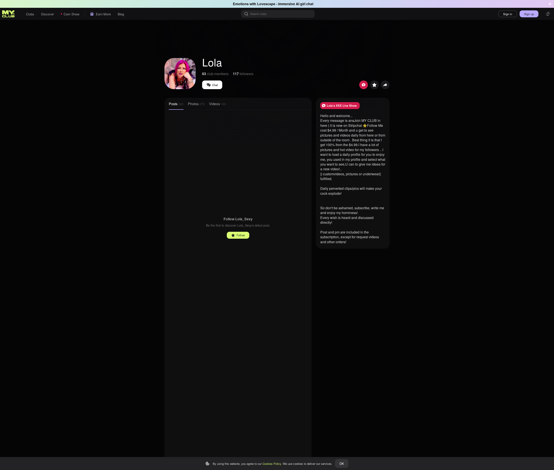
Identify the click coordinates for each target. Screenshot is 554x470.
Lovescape (266, 3)
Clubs (30, 14)
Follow (241, 235)
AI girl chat (304, 3)
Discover (47, 14)
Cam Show (71, 14)
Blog (121, 14)
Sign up (529, 14)
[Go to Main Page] (8, 13)
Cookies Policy (272, 464)
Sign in (507, 14)
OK (342, 463)
